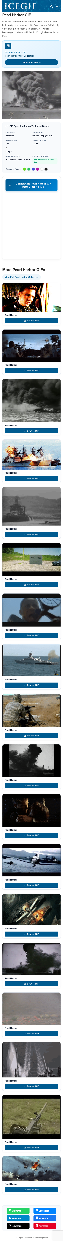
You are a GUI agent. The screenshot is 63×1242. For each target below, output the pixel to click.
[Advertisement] (31, 225)
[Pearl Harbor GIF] (31, 297)
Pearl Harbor (11, 315)
